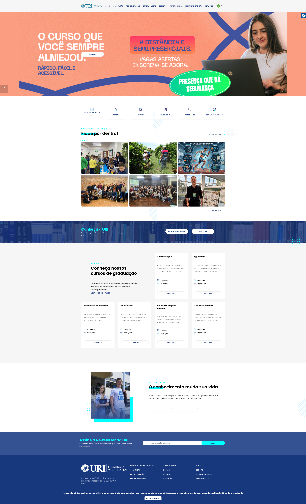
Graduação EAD (149, 6)
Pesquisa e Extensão (193, 6)
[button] (220, 6)
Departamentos (169, 466)
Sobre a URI (167, 479)
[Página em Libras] (303, 15)
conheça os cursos (186, 410)
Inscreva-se (92, 54)
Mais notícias (215, 134)
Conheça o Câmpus (204, 474)
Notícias (199, 470)
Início (107, 6)
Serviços (209, 6)
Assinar (213, 443)
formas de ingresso (161, 410)
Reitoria (199, 466)
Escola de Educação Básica (171, 6)
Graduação (118, 6)
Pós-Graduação (133, 6)
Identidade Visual (203, 479)
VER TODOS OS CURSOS (100, 293)
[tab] (4, 87)
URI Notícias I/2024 (176, 231)
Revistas (203, 231)
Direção (166, 470)
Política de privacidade (231, 493)
